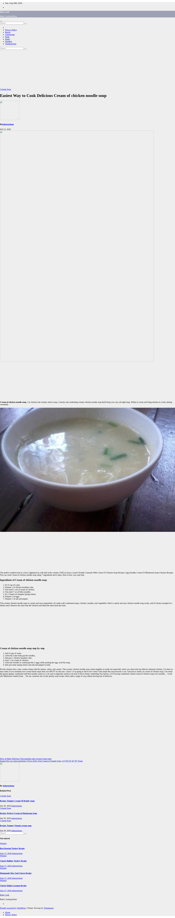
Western (3, 843)
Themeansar (48, 908)
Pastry (7, 39)
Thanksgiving (10, 44)
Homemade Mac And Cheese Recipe (16, 873)
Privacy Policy (11, 30)
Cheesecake (10, 34)
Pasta (7, 37)
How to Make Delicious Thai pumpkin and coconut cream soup (26, 759)
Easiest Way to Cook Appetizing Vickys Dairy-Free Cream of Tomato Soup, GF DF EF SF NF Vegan (41, 761)
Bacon (7, 32)
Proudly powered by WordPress (13, 908)
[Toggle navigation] (1, 21)
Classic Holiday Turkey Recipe (13, 861)
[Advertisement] (87, 69)
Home (7, 912)
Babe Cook (4, 12)
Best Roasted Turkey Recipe (12, 848)
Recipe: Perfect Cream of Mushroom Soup (18, 813)
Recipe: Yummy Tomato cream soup (16, 826)
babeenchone (8, 124)
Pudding (8, 41)
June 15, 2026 (6, 853)
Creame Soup (5, 89)
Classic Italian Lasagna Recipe (13, 886)
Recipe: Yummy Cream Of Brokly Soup (17, 801)
